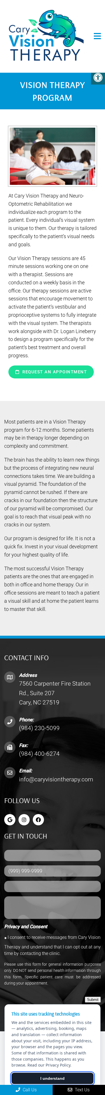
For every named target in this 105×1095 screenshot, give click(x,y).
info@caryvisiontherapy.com (56, 779)
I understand (52, 1078)
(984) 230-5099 (39, 728)
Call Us (29, 1089)
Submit (93, 1000)
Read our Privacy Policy (48, 1065)
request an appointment (54, 371)
